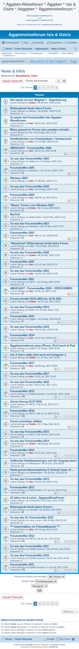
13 (69, 542)
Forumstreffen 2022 (22, 261)
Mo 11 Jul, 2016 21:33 (48, 413)
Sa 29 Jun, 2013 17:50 (46, 482)
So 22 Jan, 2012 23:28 (58, 558)
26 (76, 570)
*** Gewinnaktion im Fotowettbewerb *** (35, 526)
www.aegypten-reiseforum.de (39, 20)
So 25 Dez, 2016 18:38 (58, 394)
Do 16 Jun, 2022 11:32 (46, 264)
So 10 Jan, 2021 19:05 (49, 301)
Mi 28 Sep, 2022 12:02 (49, 255)
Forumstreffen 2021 (22, 279)
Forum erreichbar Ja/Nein (26, 421)
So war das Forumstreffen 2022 (29, 252)
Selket (32, 348)
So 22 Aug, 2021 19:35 (48, 282)
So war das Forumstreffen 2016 (29, 382)
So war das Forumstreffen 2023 (29, 223)
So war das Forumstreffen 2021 (29, 270)
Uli (30, 132)
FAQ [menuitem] (26, 42)
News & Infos (13, 71)
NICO (32, 282)
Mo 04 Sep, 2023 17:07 (52, 226)
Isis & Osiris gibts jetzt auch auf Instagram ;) (38, 354)
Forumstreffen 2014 (22, 450)
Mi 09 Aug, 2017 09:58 (46, 366)
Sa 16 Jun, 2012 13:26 (48, 538)
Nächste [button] (57, 88)
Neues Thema (11, 81)
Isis (31, 123)
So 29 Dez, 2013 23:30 (56, 472)
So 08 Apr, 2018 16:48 (48, 348)
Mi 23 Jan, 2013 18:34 (46, 123)
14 (72, 542)
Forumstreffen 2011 (22, 564)
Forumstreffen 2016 (22, 410)
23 (65, 570)
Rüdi (31, 310)
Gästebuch (9, 55)
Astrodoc (33, 170)
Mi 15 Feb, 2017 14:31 (46, 385)
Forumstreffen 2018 (22, 335)
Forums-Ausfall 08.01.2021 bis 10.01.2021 (36, 298)
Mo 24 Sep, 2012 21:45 (55, 520)
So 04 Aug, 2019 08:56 (49, 319)
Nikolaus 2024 (19, 178)
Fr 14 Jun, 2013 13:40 (56, 490)
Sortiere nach (28, 581)
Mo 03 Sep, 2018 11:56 (46, 329)
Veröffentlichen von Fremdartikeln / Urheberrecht (40, 138)
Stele (31, 246)
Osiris (34, 76)
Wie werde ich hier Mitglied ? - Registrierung (38, 99)
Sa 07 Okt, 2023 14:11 (54, 217)
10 (72, 397)
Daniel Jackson (37, 394)
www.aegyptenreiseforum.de (39, 15)
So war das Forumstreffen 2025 (29, 158)
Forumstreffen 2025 (22, 167)
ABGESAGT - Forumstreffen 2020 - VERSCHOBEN (41, 288)
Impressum (7, 53)
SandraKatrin (35, 472)
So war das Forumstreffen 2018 (29, 326)
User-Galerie (67, 53)
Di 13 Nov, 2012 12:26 (53, 500)
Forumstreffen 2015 (22, 391)
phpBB (29, 645)
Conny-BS (34, 500)
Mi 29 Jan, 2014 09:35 (53, 463)
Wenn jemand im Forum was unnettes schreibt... (40, 129)
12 (76, 456)
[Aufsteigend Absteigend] (39, 586)
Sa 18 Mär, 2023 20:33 (48, 246)
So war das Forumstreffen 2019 (29, 307)
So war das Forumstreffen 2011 (29, 546)
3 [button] (43, 87)
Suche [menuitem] (76, 49)
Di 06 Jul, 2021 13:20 (45, 291)
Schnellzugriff (12, 42)
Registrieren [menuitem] (56, 42)
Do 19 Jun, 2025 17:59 (52, 170)
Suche (59, 80)
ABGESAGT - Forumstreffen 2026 (30, 148)
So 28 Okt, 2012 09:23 (51, 509)
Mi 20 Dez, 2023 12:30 (49, 102)
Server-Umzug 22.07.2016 (26, 401)
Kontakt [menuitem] (50, 639)
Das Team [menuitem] (65, 639)
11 (76, 397)
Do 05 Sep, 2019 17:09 (47, 310)
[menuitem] (36, 42)
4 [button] (48, 87)
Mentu (32, 111)
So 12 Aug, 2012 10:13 (46, 529)
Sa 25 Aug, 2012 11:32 (45, 132)
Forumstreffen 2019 (22, 316)
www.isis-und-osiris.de (52, 24)
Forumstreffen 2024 (22, 194)
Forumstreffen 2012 (22, 535)
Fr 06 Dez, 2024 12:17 (46, 181)
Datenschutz (21, 53)
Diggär (32, 319)
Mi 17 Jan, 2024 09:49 (49, 208)
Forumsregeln (36, 53)
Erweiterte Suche (64, 80)
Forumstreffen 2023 (22, 232)
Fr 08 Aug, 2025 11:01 (51, 161)
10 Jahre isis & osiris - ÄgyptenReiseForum (37, 497)
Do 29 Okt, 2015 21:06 (48, 434)
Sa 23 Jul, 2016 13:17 (48, 404)
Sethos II (33, 161)
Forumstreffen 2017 (22, 363)
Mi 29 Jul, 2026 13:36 (45, 151)
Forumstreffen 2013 (22, 487)
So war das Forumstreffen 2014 (29, 440)
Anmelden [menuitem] (72, 42)
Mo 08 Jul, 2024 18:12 (46, 197)
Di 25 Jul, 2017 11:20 (45, 376)
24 (69, 570)
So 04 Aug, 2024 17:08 (46, 189)
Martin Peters (36, 490)
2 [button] (39, 87)
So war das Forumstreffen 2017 (29, 373)
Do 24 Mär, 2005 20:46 (46, 141)
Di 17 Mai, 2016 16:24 (48, 424)
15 (76, 542)
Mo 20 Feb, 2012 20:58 (58, 549)
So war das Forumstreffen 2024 (29, 186)
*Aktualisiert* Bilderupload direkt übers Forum (39, 243)
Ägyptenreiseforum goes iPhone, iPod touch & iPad (42, 345)
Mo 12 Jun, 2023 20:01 (46, 235)
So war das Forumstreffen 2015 (29, 431)
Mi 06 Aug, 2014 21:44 (49, 443)
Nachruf (15, 214)
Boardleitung (23, 76)
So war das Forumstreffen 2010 (29, 555)
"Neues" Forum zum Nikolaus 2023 (32, 205)
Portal (8, 48)
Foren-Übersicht (23, 639)
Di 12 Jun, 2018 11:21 (46, 338)
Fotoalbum (54, 53)
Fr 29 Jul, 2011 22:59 (57, 567)
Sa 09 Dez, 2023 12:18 (49, 111)
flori (31, 385)
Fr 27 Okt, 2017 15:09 (49, 357)
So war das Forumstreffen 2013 (29, 479)
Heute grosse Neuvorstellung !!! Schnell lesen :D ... (42, 469)
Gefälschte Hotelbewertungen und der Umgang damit (43, 460)
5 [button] (52, 87)
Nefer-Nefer (35, 217)
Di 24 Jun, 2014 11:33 (46, 453)
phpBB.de (53, 647)
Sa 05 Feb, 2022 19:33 (46, 273)
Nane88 (33, 509)
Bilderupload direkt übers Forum (30, 108)
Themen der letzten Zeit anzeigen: (31, 576)
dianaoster (34, 463)
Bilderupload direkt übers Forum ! (31, 506)
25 (72, 570)
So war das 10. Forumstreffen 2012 (31, 517)
